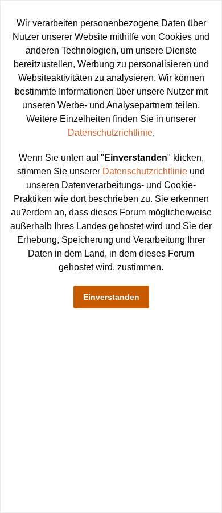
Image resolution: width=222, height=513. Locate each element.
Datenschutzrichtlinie (110, 132)
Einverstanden (111, 297)
